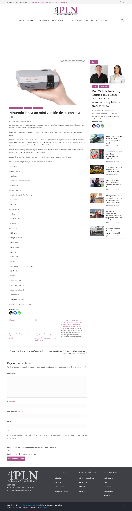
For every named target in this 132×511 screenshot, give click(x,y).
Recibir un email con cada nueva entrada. (23, 454)
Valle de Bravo (104, 86)
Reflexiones (83, 482)
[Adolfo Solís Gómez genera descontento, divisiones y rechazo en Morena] (97, 185)
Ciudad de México (75, 20)
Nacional (89, 20)
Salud (106, 482)
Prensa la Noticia (26, 121)
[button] (34, 20)
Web (9, 421)
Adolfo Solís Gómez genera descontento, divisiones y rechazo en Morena (113, 183)
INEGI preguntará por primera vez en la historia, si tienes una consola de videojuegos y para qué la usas (47, 337)
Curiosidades (28, 108)
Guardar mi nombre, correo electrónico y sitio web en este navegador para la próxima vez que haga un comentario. (47, 436)
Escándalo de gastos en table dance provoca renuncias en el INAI (113, 169)
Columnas (43, 20)
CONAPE (82, 487)
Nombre (11, 401)
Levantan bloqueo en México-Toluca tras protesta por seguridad (113, 231)
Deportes (107, 495)
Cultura (82, 491)
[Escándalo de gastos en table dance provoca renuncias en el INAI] (97, 171)
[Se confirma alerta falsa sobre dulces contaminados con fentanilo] (97, 156)
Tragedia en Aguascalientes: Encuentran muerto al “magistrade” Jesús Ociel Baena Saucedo (113, 215)
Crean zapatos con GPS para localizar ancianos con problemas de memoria (66, 352)
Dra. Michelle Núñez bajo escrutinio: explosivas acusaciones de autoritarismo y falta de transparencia (107, 98)
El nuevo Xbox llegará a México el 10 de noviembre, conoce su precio (20, 336)
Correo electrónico (15, 411)
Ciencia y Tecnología (16, 108)
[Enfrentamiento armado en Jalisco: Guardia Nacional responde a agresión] (97, 141)
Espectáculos (108, 491)
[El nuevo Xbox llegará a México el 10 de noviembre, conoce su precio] (21, 326)
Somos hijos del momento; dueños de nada (27, 351)
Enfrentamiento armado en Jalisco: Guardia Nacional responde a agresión (113, 139)
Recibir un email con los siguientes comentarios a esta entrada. (31, 447)
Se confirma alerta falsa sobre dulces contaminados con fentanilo (113, 155)
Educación (107, 487)
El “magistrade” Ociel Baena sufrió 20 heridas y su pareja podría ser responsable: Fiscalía (114, 199)
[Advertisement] (66, 38)
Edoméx (30, 20)
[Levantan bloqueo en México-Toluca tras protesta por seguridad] (97, 232)
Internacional (102, 20)
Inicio (21, 20)
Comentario (12, 373)
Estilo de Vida (57, 20)
